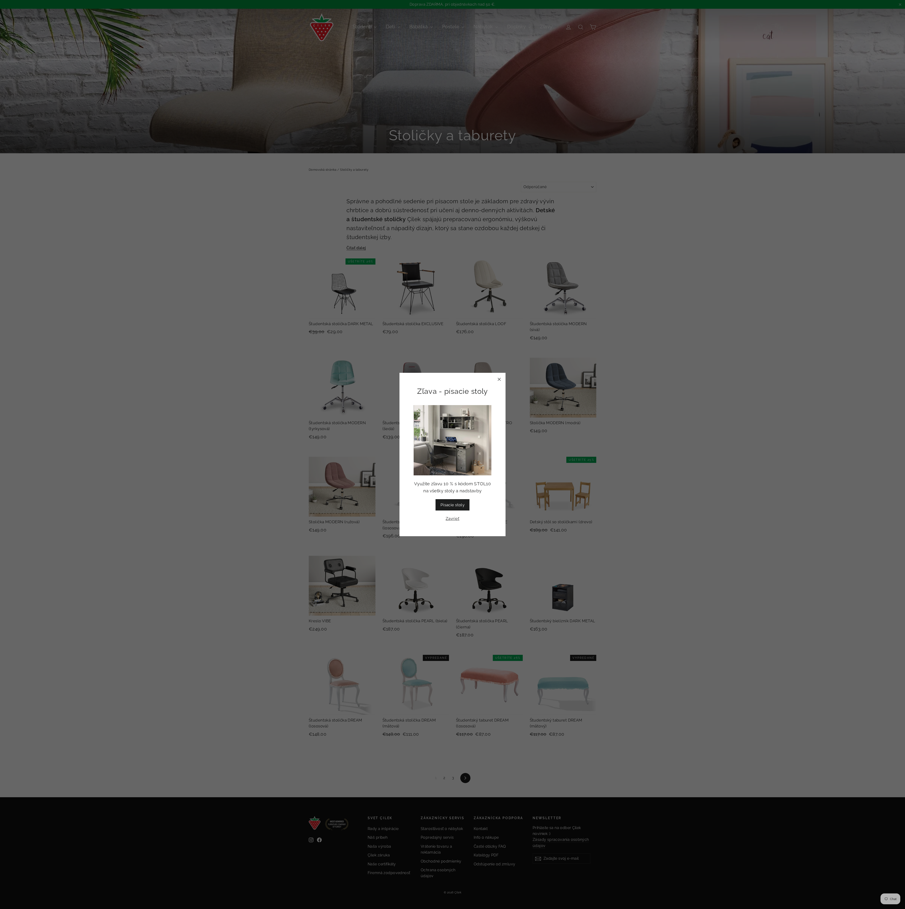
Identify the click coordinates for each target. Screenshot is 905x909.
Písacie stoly (452, 504)
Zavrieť (452, 518)
